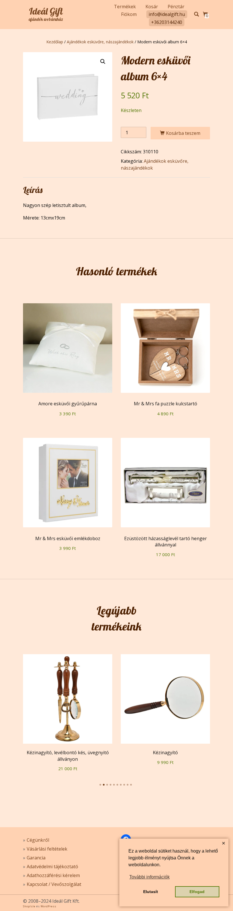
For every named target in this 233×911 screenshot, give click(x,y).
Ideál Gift (46, 11)
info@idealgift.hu (167, 14)
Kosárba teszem (183, 133)
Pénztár (176, 6)
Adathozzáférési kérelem (53, 875)
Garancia (36, 858)
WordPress (48, 906)
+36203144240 (166, 22)
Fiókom (129, 14)
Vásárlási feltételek (47, 849)
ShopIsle (29, 906)
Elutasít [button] (150, 891)
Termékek (125, 6)
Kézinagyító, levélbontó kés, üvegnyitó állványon (68, 755)
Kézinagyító (165, 752)
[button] (103, 61)
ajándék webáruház (46, 19)
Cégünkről (38, 840)
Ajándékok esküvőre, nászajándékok (100, 41)
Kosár (151, 6)
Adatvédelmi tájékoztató (52, 866)
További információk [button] (149, 877)
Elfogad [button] (197, 891)
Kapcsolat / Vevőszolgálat (54, 884)
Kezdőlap (54, 41)
